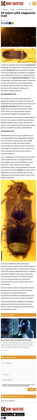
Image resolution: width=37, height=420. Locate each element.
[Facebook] (2, 418)
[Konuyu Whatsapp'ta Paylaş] (12, 23)
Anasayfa (5, 9)
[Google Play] (7, 415)
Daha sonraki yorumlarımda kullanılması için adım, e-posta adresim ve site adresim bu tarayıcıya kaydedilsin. (19, 385)
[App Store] (19, 415)
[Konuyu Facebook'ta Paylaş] (7, 23)
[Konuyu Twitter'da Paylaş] (10, 23)
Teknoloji (12, 9)
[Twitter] (5, 418)
